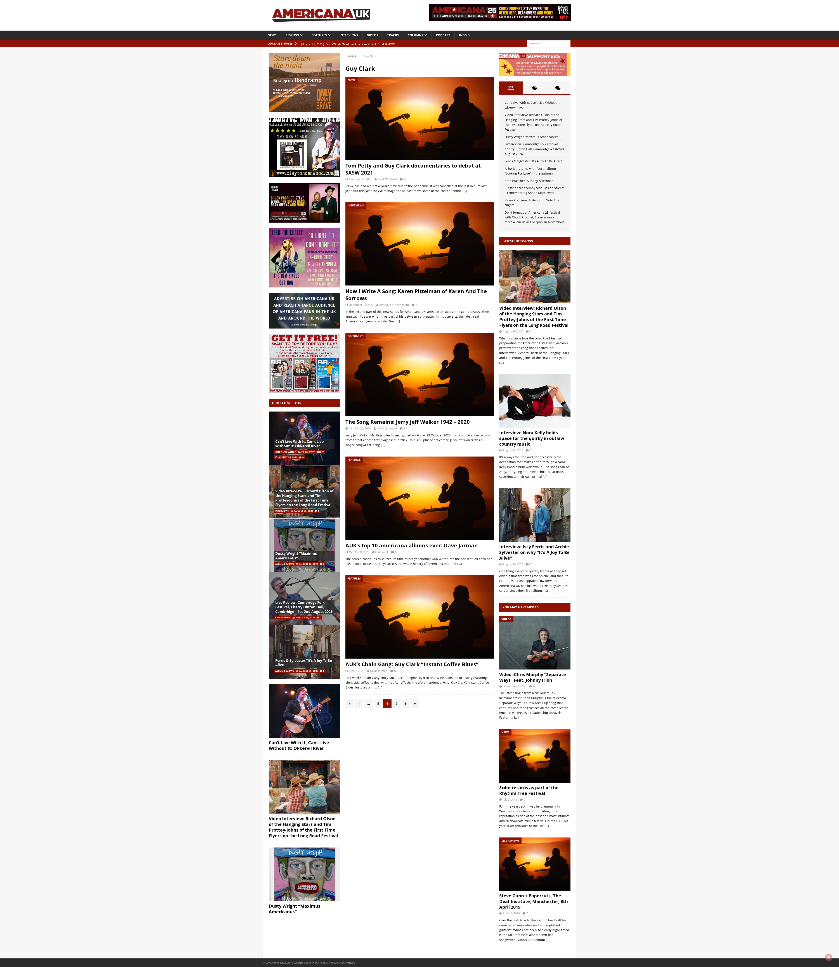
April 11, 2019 (511, 913)
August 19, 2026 (513, 564)
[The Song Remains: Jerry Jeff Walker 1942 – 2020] (419, 374)
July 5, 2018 (510, 799)
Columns (415, 35)
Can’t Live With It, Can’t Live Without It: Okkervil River (299, 443)
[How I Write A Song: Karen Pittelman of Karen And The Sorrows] (419, 243)
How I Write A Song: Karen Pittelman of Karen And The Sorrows (416, 294)
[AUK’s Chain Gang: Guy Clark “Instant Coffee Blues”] (419, 617)
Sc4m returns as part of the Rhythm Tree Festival (528, 790)
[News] (534, 756)
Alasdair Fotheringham (394, 305)
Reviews (292, 35)
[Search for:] (548, 43)
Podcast (443, 35)
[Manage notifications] (828, 957)
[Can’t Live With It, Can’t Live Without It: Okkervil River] (304, 438)
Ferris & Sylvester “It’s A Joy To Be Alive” (303, 663)
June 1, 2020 (356, 671)
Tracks (393, 35)
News (272, 35)
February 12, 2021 (360, 179)
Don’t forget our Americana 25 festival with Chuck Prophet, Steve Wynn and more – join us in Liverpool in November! (534, 217)
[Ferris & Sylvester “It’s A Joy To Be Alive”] (304, 652)
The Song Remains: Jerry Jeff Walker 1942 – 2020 (407, 421)
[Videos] (534, 642)
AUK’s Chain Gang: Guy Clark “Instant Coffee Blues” (411, 664)
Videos (372, 35)
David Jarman (378, 671)
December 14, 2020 (361, 305)
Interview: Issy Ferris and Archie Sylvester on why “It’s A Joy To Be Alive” (534, 552)
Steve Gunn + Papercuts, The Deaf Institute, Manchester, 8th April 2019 (533, 901)
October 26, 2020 (360, 428)
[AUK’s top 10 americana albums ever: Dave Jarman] (419, 498)
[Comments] (557, 87)
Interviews (349, 35)
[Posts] (511, 87)
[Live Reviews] (534, 864)
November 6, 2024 (514, 686)
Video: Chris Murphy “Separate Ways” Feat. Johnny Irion (532, 677)
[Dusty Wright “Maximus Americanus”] (304, 545)
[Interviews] (534, 276)
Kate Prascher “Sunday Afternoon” (530, 181)
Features (319, 35)
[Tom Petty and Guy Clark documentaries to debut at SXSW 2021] (419, 118)
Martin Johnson (387, 428)
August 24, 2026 (513, 450)
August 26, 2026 (287, 457)
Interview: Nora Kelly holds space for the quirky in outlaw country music (531, 438)
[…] (465, 191)
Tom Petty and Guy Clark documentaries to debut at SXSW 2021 (413, 169)
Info (463, 35)
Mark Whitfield (387, 179)
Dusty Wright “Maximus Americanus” (296, 555)
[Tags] (534, 87)
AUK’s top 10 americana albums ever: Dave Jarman (411, 545)
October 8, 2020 (359, 552)
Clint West (381, 552)
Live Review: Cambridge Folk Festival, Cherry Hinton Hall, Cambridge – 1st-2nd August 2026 (304, 607)
